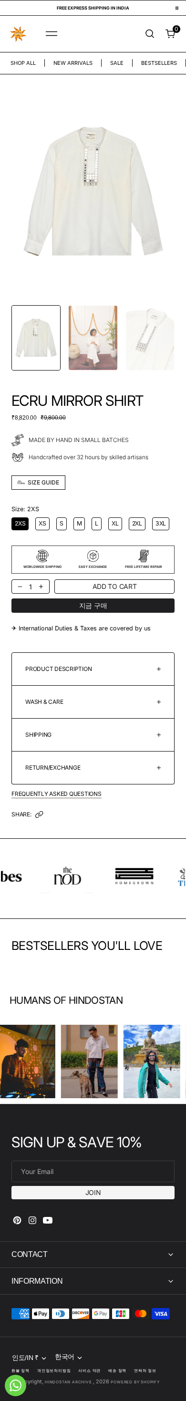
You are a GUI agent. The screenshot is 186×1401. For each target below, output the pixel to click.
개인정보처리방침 (54, 1370)
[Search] (149, 34)
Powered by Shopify (135, 1382)
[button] (51, 34)
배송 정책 (117, 1370)
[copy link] (39, 817)
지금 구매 (93, 605)
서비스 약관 (89, 1370)
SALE (117, 63)
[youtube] (47, 1220)
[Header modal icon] (51, 34)
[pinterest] (17, 1220)
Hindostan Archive (69, 1382)
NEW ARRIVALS (73, 63)
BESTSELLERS (159, 63)
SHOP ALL (23, 63)
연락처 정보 (145, 1370)
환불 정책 (20, 1370)
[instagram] (32, 1220)
